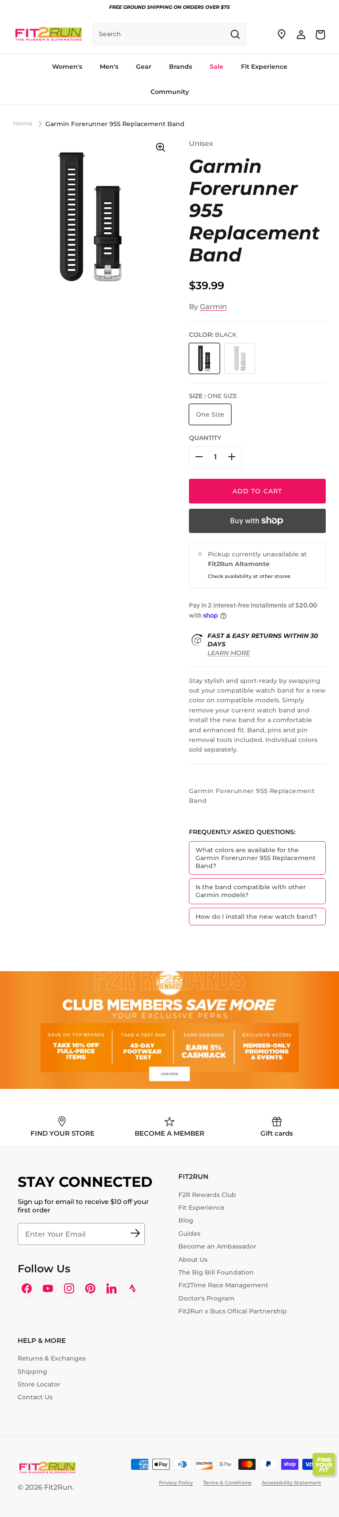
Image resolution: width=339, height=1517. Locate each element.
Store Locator (39, 1384)
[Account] (301, 34)
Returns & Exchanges (52, 1358)
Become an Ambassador (217, 1246)
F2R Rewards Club (207, 1195)
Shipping (32, 1371)
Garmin (213, 306)
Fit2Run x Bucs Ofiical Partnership (232, 1311)
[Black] (204, 358)
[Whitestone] (239, 358)
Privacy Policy (176, 1483)
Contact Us (35, 1397)
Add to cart (257, 491)
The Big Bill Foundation (216, 1272)
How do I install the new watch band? (256, 917)
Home (23, 123)
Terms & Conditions (227, 1483)
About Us (192, 1260)
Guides (189, 1233)
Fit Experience (201, 1207)
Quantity (205, 438)
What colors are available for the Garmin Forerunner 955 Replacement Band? (256, 858)
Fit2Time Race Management (223, 1285)
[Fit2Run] (48, 34)
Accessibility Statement (291, 1483)
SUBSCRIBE (135, 1234)
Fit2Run (58, 1487)
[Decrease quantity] (199, 457)
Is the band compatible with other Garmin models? (251, 891)
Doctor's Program (206, 1298)
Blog (185, 1220)
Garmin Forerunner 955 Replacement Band (115, 124)
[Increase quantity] (231, 457)
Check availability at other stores (249, 576)
